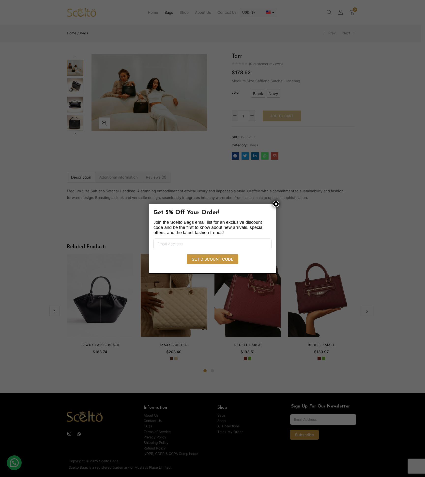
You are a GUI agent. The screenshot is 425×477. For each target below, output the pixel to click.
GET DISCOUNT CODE (212, 259)
